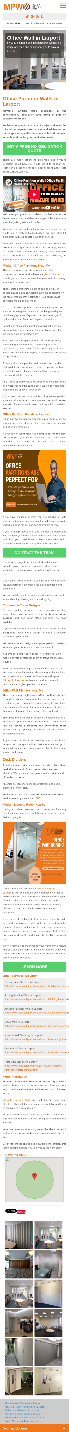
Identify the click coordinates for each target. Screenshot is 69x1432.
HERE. (37, 798)
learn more (34, 966)
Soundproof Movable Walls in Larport (25, 1417)
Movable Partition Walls (16, 1099)
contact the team (34, 552)
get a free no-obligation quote (34, 148)
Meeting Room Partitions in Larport (24, 1406)
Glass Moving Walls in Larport (21, 1421)
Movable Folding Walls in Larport (23, 1413)
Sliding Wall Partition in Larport (22, 1410)
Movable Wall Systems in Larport (23, 1403)
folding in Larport (13, 680)
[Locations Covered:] (4, 5)
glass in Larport (52, 274)
